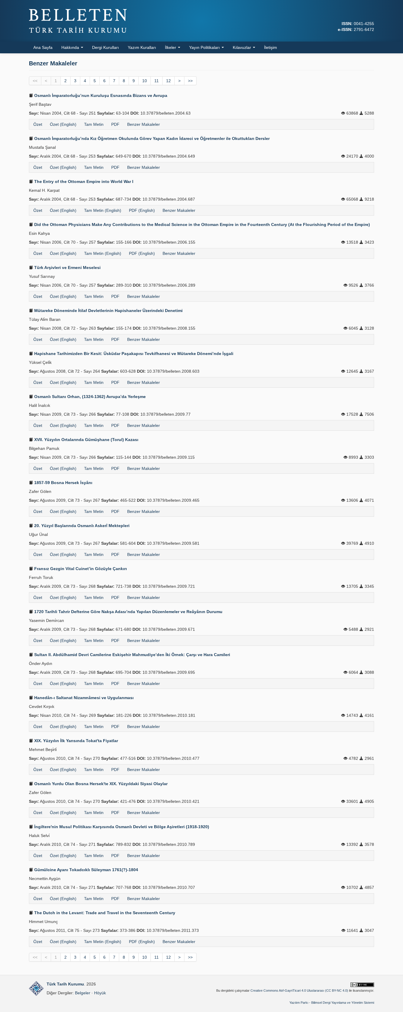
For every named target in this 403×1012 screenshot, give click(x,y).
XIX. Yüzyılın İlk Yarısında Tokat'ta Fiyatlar (75, 740)
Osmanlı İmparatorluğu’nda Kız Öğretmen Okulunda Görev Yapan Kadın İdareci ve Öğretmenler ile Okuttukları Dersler (151, 138)
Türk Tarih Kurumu (65, 984)
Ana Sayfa (43, 47)
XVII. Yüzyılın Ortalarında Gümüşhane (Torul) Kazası (85, 439)
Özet (37, 124)
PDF (115, 124)
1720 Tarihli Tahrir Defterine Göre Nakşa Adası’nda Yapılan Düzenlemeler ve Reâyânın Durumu (127, 611)
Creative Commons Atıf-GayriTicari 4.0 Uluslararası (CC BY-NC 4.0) (299, 990)
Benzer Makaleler (143, 124)
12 (168, 80)
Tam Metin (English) (102, 210)
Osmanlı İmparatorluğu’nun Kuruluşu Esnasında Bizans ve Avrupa (100, 95)
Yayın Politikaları (205, 47)
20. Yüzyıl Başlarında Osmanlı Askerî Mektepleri (81, 525)
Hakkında (70, 47)
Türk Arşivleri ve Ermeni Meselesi (67, 267)
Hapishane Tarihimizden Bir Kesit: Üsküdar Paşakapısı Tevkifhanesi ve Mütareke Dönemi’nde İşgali (133, 353)
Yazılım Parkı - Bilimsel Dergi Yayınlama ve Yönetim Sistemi (331, 1002)
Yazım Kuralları (142, 47)
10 (144, 80)
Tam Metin (94, 124)
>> (190, 80)
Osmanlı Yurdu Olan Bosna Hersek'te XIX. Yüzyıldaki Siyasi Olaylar (100, 783)
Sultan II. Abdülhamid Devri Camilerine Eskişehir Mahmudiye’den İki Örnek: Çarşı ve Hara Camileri (131, 654)
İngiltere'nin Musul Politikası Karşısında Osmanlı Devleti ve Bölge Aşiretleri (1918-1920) (121, 826)
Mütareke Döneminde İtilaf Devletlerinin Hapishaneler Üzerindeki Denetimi (108, 310)
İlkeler (171, 47)
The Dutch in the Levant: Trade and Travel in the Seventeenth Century (104, 912)
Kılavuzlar (242, 47)
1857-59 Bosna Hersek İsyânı (62, 482)
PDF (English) (142, 210)
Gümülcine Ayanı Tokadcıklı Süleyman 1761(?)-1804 (85, 869)
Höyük (100, 992)
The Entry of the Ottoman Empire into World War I (83, 181)
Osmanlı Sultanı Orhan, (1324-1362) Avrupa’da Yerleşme (89, 396)
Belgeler (82, 992)
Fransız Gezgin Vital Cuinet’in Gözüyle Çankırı (80, 568)
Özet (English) (63, 124)
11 (156, 80)
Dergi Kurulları (105, 47)
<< (35, 80)
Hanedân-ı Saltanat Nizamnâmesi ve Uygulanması (83, 697)
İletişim (270, 47)
